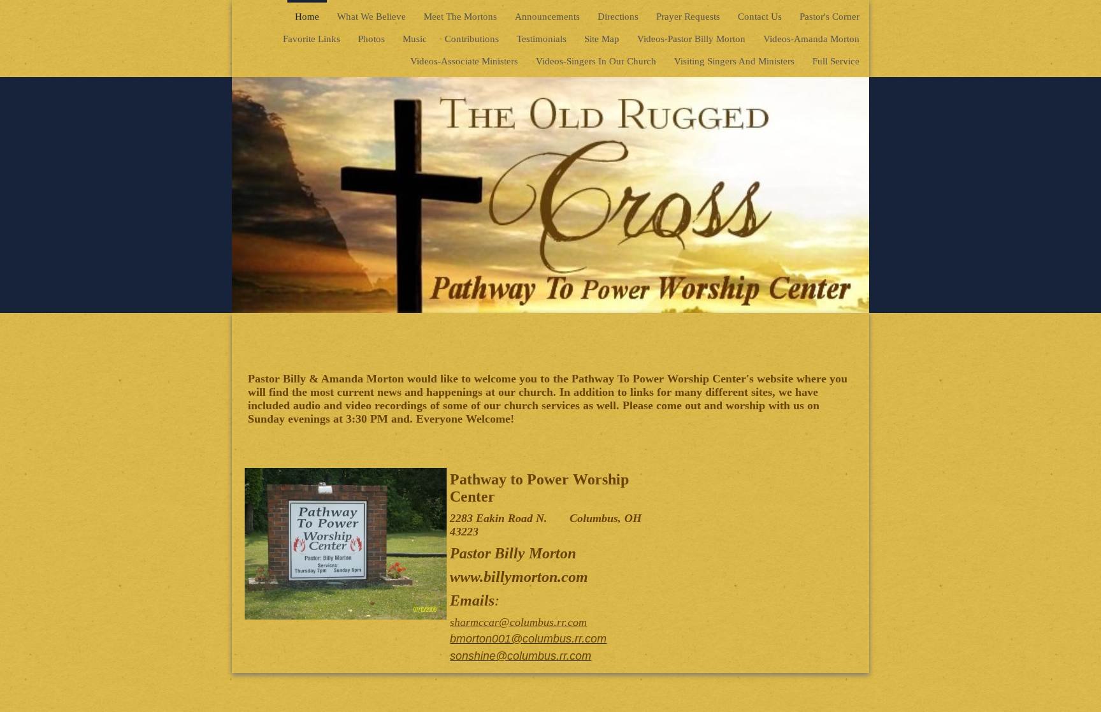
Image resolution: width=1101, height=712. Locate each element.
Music (415, 39)
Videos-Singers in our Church (596, 61)
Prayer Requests (688, 16)
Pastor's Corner (830, 16)
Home (307, 16)
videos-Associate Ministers (464, 61)
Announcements (547, 16)
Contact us (760, 16)
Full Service (836, 61)
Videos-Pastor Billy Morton (691, 39)
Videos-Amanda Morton (811, 39)
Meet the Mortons (460, 16)
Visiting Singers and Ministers (734, 61)
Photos (371, 39)
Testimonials (541, 39)
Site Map (601, 39)
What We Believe (371, 16)
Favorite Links (311, 39)
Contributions (472, 39)
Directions (618, 16)
